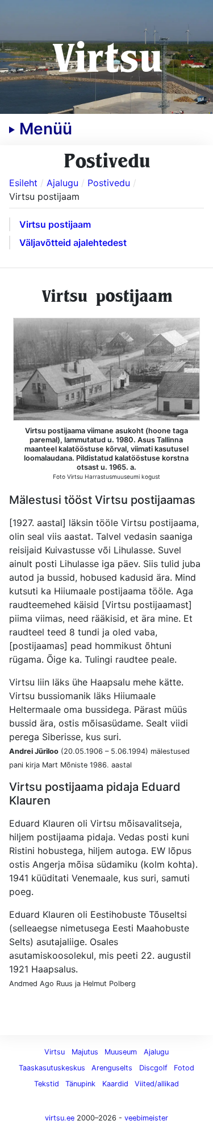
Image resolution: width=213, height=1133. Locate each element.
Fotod (184, 1068)
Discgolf (153, 1068)
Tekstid (46, 1083)
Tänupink (80, 1083)
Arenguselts (111, 1068)
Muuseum (121, 1052)
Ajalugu (156, 1052)
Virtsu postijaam (55, 224)
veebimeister (146, 1118)
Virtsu (106, 57)
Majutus (85, 1052)
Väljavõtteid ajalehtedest (73, 242)
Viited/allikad (157, 1083)
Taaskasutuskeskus (52, 1068)
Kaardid (115, 1083)
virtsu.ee (59, 1118)
